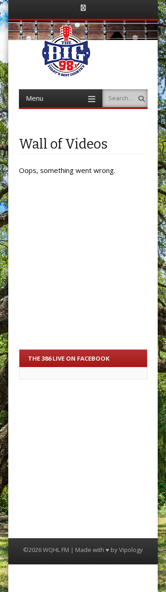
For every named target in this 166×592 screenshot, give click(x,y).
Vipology (131, 550)
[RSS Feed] (83, 8)
